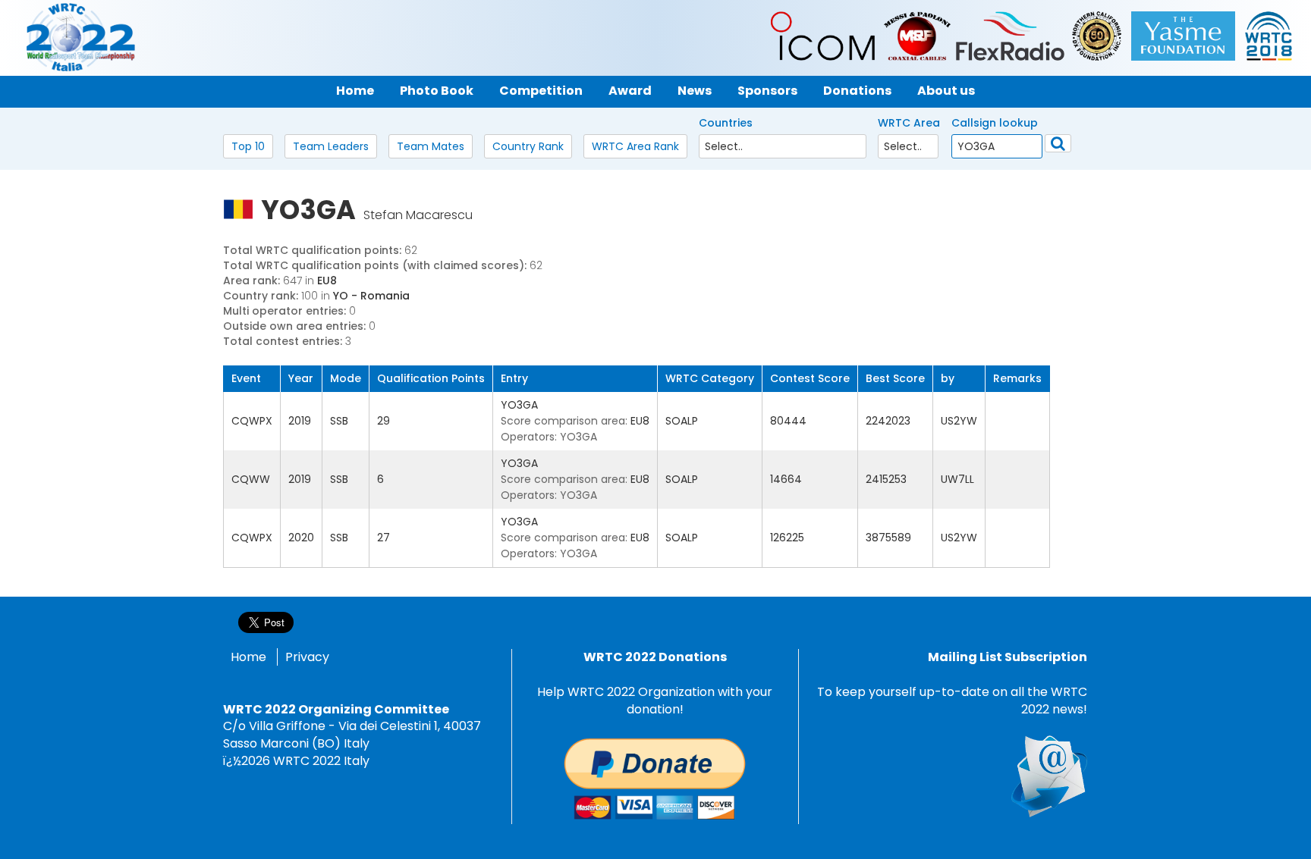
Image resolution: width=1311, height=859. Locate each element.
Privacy (307, 657)
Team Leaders (331, 146)
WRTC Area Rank (635, 146)
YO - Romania (371, 295)
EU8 (327, 280)
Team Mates (430, 146)
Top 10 (248, 146)
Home (248, 657)
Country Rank (528, 146)
